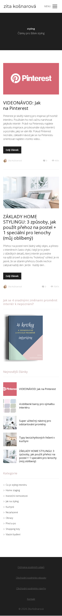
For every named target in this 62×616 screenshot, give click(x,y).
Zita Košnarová (15, 160)
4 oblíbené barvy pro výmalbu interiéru (37, 405)
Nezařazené (12, 512)
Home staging (13, 490)
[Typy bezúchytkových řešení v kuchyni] (10, 439)
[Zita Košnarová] (20, 6)
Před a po (11, 523)
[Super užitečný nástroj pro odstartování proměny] (10, 422)
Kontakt (31, 598)
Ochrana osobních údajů (31, 567)
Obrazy (9, 517)
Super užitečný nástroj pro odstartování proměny (35, 422)
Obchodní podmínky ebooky (31, 577)
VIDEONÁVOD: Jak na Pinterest (22, 105)
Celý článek (12, 149)
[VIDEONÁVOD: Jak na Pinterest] (10, 389)
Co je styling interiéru (16, 484)
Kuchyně (10, 506)
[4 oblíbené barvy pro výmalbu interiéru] (10, 406)
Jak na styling (12, 501)
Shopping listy (13, 528)
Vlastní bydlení (13, 534)
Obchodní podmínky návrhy (31, 588)
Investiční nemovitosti (17, 495)
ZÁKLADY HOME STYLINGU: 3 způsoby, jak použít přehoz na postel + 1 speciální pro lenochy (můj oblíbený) (29, 227)
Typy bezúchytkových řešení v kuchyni (37, 439)
